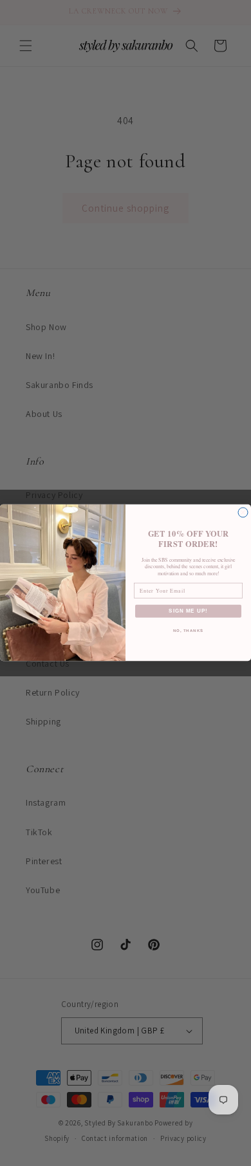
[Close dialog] (243, 512)
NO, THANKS (188, 631)
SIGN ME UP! (188, 612)
